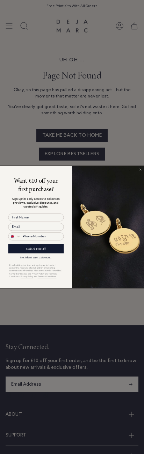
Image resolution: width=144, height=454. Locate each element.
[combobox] (14, 236)
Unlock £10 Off (36, 248)
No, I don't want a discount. (35, 257)
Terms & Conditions (47, 276)
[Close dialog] (140, 170)
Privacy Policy (27, 276)
